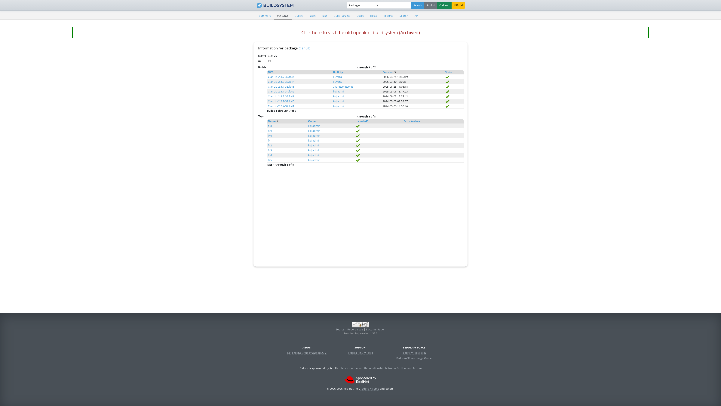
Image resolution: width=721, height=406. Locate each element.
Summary (265, 15)
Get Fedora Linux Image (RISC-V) (307, 352)
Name (272, 121)
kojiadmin (339, 91)
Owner (312, 121)
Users (360, 15)
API (417, 15)
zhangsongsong (343, 86)
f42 (270, 145)
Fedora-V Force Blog (414, 352)
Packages (283, 15)
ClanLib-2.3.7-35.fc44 (281, 81)
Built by (338, 72)
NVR (270, 72)
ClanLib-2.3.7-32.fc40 (281, 101)
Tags (324, 15)
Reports (388, 15)
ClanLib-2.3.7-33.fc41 (281, 96)
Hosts (373, 15)
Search (404, 15)
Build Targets (342, 15)
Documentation (375, 329)
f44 (270, 155)
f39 (270, 131)
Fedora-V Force (369, 388)
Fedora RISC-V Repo (360, 352)
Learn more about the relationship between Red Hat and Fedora (381, 368)
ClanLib (304, 48)
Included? (362, 121)
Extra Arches (411, 121)
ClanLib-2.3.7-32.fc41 (281, 106)
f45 (270, 160)
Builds (299, 15)
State (448, 72)
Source (340, 329)
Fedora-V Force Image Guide (414, 358)
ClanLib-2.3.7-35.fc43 (281, 86)
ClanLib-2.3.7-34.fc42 (281, 91)
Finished (388, 72)
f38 (270, 126)
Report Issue (355, 329)
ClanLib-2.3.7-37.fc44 (281, 77)
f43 (270, 150)
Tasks (312, 15)
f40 (270, 135)
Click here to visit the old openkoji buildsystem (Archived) (360, 32)
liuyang (337, 77)
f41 (270, 140)
